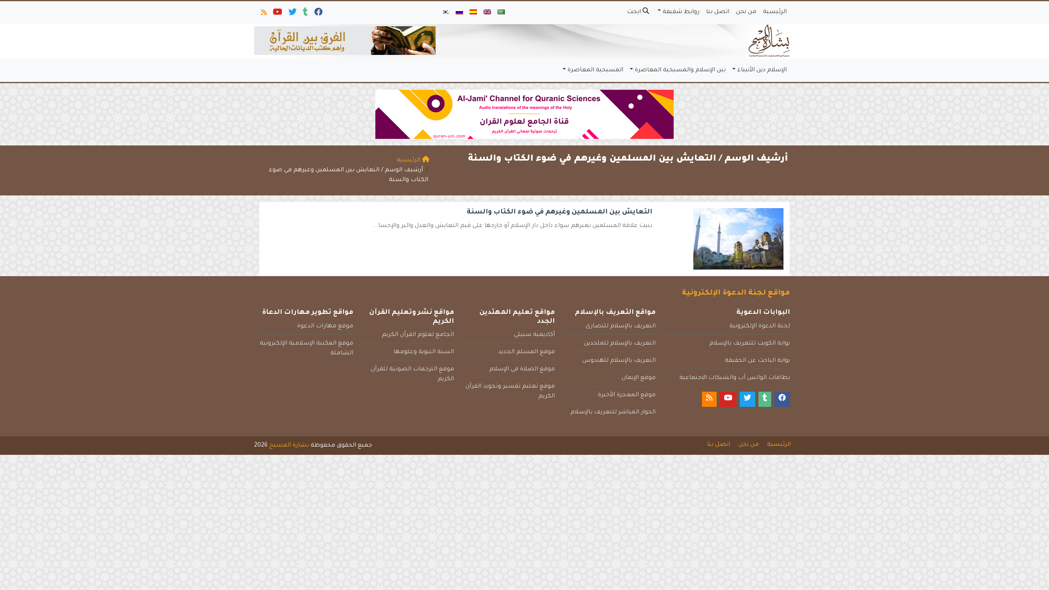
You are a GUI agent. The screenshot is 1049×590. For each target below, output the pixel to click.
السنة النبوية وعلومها (423, 352)
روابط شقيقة (681, 12)
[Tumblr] (305, 14)
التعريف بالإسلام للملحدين (620, 343)
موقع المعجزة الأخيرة (627, 395)
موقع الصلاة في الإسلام (522, 369)
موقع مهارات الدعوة (325, 326)
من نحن (746, 12)
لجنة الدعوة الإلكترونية (759, 326)
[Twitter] (291, 14)
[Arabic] (501, 13)
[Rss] (263, 14)
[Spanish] (473, 13)
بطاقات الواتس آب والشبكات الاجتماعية (734, 378)
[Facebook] (317, 14)
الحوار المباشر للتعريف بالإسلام (613, 412)
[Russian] (459, 13)
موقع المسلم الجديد (526, 352)
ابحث (635, 12)
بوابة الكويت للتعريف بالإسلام (749, 343)
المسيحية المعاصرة (595, 70)
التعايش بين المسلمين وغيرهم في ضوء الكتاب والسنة (559, 212)
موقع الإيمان (639, 378)
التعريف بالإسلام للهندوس (619, 361)
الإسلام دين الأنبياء (762, 70)
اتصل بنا (717, 12)
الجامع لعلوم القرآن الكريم (418, 335)
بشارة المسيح (289, 445)
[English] (487, 13)
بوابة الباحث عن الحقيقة (757, 361)
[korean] (445, 13)
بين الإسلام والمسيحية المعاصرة (680, 70)
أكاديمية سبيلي (534, 335)
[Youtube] (277, 14)
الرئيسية (775, 12)
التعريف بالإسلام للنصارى (621, 326)
